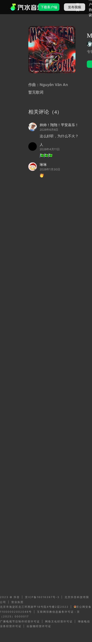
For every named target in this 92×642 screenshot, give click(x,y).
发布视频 (74, 7)
